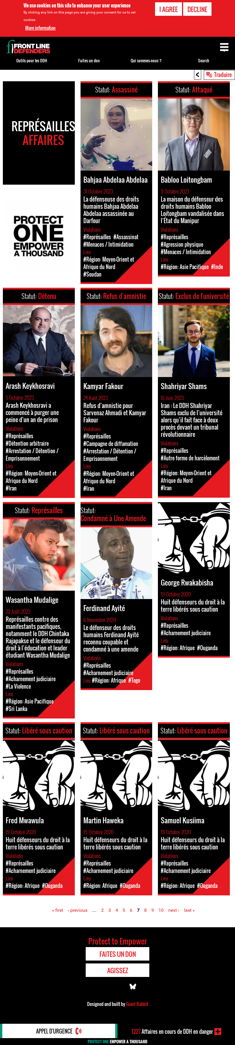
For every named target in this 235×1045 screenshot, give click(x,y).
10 (161, 910)
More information (40, 27)
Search (203, 60)
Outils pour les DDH (31, 60)
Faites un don (89, 60)
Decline (197, 9)
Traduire (223, 74)
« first (57, 910)
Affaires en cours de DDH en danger (172, 1031)
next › (173, 910)
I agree (168, 9)
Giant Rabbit (137, 1003)
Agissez (117, 970)
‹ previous (77, 910)
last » (189, 910)
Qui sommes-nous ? (146, 60)
